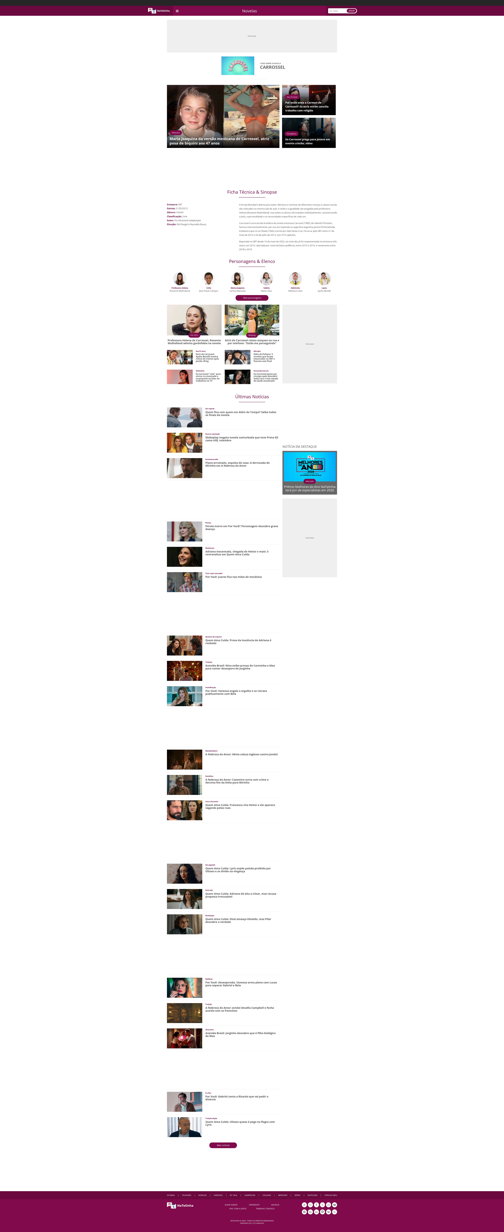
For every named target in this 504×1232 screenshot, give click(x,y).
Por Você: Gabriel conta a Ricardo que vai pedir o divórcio (236, 1098)
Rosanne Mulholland (180, 290)
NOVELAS (202, 1195)
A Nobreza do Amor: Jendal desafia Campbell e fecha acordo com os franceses (239, 1009)
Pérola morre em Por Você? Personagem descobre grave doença (241, 527)
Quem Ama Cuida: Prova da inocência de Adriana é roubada (238, 641)
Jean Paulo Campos (208, 290)
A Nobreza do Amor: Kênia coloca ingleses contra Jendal (241, 754)
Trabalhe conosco (265, 1208)
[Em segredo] (184, 873)
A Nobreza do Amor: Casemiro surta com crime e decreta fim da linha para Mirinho (237, 781)
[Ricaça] (184, 531)
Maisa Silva (266, 290)
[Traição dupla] (184, 1127)
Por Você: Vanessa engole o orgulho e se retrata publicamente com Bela (236, 692)
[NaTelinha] (159, 11)
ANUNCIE (275, 1205)
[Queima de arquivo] (184, 645)
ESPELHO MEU (331, 1195)
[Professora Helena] (179, 278)
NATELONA (312, 1195)
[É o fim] (184, 1101)
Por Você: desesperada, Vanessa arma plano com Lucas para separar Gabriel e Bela (241, 984)
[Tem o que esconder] (184, 582)
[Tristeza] (184, 670)
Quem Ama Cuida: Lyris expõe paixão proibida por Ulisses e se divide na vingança (238, 870)
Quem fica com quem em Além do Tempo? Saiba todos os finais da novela (240, 413)
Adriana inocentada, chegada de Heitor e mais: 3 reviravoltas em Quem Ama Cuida (236, 553)
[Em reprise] (184, 417)
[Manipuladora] (184, 759)
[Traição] (184, 1013)
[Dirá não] (184, 899)
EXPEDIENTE (254, 1205)
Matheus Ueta (295, 290)
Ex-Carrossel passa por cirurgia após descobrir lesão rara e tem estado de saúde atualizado (266, 377)
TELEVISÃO (186, 1195)
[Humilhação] (184, 696)
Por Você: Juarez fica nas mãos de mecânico (233, 577)
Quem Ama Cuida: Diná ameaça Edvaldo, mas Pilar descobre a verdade (238, 920)
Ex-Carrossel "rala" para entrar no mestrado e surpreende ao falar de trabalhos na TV (208, 377)
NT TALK (233, 1195)
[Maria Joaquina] (237, 278)
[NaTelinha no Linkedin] (316, 1211)
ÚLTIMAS (171, 1195)
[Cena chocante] (184, 810)
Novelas (249, 11)
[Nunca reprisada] (184, 442)
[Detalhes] (184, 784)
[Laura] (324, 278)
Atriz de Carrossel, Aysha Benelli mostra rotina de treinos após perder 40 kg (207, 358)
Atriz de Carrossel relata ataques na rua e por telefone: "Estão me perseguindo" (252, 342)
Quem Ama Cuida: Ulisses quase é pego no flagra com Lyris (240, 1123)
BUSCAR (351, 11)
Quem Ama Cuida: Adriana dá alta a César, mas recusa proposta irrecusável (240, 895)
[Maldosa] (184, 987)
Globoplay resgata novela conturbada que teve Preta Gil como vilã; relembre (241, 439)
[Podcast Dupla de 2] (322, 1211)
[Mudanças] (184, 556)
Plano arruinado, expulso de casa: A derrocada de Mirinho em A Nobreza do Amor (237, 464)
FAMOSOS (218, 1195)
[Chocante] (184, 1038)
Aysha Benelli (324, 290)
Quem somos (231, 1205)
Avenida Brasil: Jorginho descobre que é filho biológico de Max (240, 1034)
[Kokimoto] (295, 278)
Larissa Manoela (238, 290)
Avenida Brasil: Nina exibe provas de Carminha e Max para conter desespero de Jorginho (240, 667)
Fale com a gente (237, 1208)
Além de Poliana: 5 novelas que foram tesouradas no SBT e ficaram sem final (264, 358)
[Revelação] (184, 924)
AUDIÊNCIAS (250, 1195)
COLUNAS (266, 1195)
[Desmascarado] (184, 468)
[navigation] (177, 10)
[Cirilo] (208, 278)
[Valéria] (266, 278)
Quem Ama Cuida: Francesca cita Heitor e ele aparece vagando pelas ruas (240, 806)
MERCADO (282, 1195)
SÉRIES (297, 1195)
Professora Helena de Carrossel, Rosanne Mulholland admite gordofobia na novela (194, 342)
